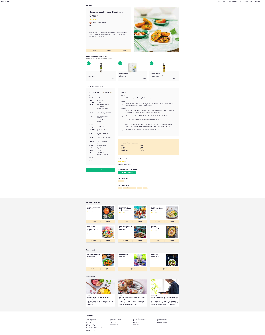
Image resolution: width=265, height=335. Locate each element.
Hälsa (251, 1)
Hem (87, 5)
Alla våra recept (90, 325)
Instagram (136, 322)
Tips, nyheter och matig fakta (94, 327)
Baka (224, 1)
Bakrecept (89, 322)
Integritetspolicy (114, 324)
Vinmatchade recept (232, 1)
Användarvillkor (114, 322)
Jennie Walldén (102, 22)
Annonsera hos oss (162, 322)
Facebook (136, 324)
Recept (219, 1)
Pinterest (135, 320)
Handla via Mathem (100, 170)
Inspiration (245, 1)
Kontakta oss (160, 320)
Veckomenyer (258, 1)
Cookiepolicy (113, 320)
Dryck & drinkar (90, 324)
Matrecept (89, 320)
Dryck (240, 1)
